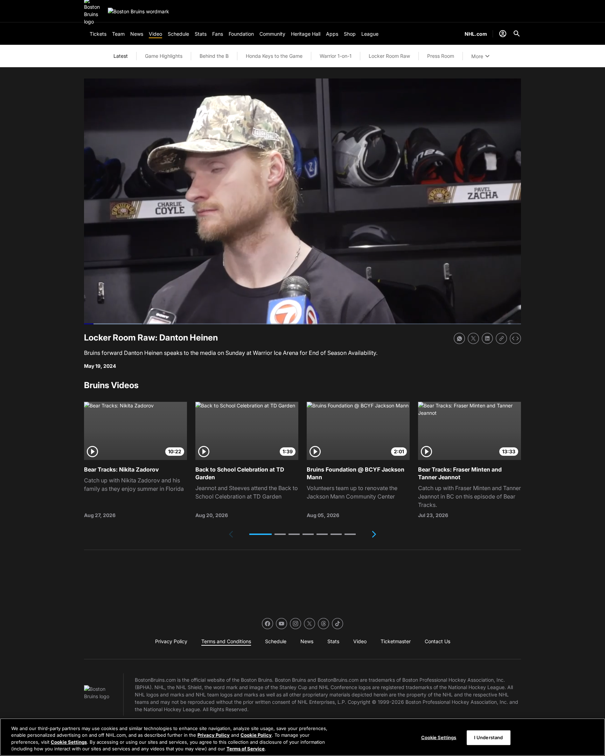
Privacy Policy (213, 735)
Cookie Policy (256, 735)
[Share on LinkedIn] (487, 338)
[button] (260, 534)
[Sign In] (503, 33)
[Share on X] (473, 338)
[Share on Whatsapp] (459, 338)
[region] (302, 737)
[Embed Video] (515, 338)
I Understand (488, 737)
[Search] (517, 33)
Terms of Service (246, 748)
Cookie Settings (69, 742)
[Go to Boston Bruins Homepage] (138, 11)
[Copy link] (501, 338)
